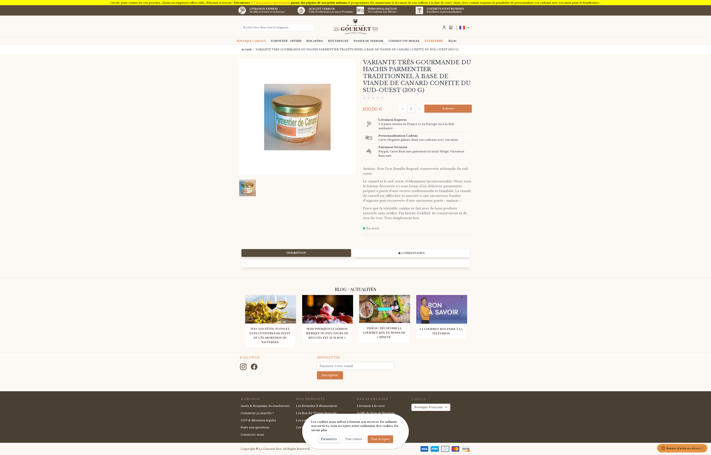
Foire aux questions (255, 427)
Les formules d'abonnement (316, 406)
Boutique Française (428, 407)
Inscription (330, 375)
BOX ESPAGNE (338, 41)
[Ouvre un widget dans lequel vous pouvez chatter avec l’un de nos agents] (682, 448)
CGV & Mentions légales (258, 420)
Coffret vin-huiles (403, 41)
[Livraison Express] (371, 124)
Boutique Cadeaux (251, 41)
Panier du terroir (368, 41)
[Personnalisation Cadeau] (371, 137)
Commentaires (413, 253)
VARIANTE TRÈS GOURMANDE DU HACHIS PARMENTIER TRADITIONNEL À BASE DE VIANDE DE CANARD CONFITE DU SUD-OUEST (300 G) (357, 49)
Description (296, 252)
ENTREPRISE (434, 41)
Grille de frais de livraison (376, 413)
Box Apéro (314, 41)
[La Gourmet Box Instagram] (243, 366)
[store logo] (356, 27)
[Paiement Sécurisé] (371, 151)
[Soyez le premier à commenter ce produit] (417, 98)
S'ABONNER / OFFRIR (286, 41)
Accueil (246, 49)
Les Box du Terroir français (316, 413)
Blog (452, 41)
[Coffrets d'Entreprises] (419, 10)
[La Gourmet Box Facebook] (254, 366)
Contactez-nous (252, 434)
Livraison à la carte (371, 406)
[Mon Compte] (444, 27)
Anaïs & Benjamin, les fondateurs (265, 406)
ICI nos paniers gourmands (270, 2)
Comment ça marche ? (257, 413)
